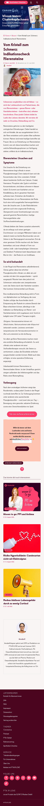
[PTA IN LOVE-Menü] (22, 7)
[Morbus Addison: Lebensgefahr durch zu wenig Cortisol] (22, 596)
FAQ (4, 704)
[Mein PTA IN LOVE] (31, 2)
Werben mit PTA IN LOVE (11, 767)
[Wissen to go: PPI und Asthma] (22, 511)
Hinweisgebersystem (10, 716)
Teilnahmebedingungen (11, 755)
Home (7, 36)
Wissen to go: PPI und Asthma (18, 514)
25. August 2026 (9, 517)
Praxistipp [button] (10, 508)
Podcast (6, 734)
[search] (37, 2)
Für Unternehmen (9, 759)
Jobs (4, 700)
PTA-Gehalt (7, 738)
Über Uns (6, 763)
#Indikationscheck (13, 463)
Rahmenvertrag (8, 742)
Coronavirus (7, 730)
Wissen (14, 36)
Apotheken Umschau (17, 2)
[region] (22, 17)
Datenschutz (7, 712)
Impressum (7, 708)
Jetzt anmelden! (22, 448)
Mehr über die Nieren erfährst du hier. (22, 414)
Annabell (9, 65)
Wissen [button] (8, 550)
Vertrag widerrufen (10, 720)
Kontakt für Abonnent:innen (12, 696)
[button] (22, 17)
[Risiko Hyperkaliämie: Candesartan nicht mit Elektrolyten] (22, 552)
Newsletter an (26, 439)
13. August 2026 (9, 562)
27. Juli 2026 (8, 606)
